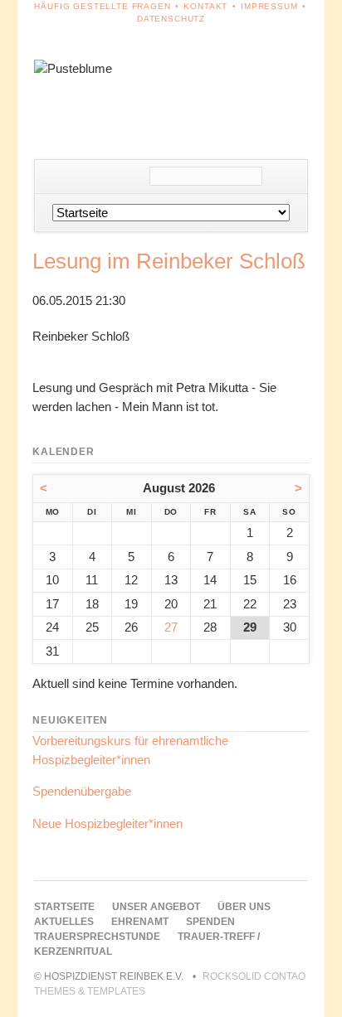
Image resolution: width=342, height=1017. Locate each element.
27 (171, 627)
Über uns (244, 907)
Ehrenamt (140, 921)
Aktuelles (64, 921)
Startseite (64, 907)
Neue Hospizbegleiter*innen (107, 823)
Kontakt (205, 6)
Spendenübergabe (81, 791)
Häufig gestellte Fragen (102, 6)
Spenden (210, 921)
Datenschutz (171, 18)
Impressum (269, 6)
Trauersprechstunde (97, 936)
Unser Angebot (156, 907)
